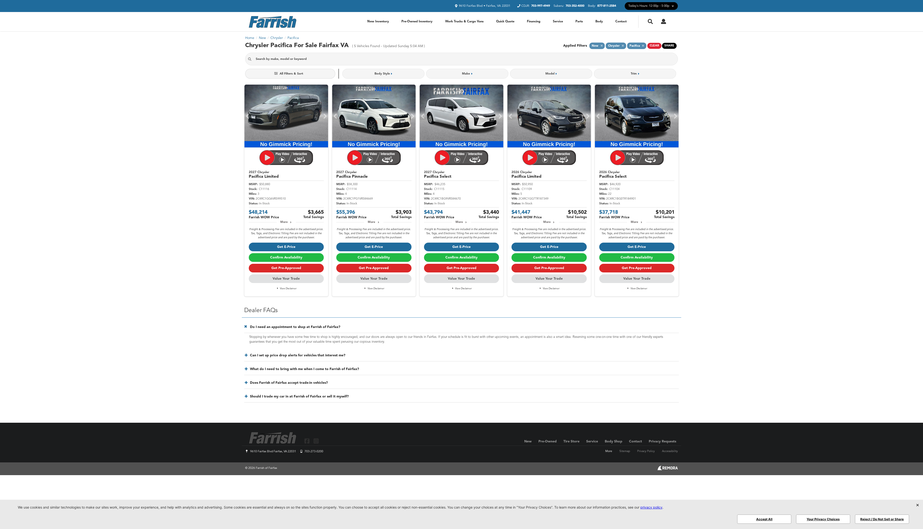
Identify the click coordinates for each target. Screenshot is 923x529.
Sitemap (624, 451)
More (284, 222)
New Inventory (378, 21)
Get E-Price (286, 247)
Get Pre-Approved (286, 268)
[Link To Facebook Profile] (307, 441)
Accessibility (670, 451)
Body (599, 21)
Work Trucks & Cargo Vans (464, 21)
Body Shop (613, 441)
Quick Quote (505, 21)
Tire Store (571, 441)
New (528, 441)
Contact (621, 21)
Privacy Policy (646, 451)
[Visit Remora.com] (667, 469)
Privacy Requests (662, 441)
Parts (579, 21)
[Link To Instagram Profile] (316, 441)
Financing (533, 21)
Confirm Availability (286, 257)
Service (558, 21)
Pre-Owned (547, 441)
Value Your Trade (286, 278)
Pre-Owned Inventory (416, 21)
